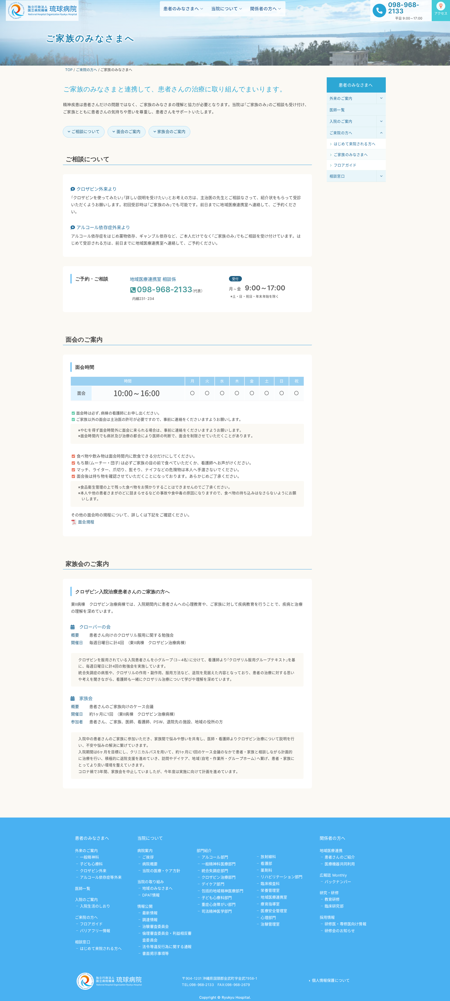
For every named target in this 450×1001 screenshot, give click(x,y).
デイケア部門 (213, 884)
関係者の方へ (263, 8)
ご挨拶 (148, 857)
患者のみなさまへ (181, 8)
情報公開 (145, 906)
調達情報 (150, 919)
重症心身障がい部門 (219, 904)
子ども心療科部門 (217, 897)
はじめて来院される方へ (101, 948)
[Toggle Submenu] (381, 98)
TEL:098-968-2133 (198, 984)
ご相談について (85, 131)
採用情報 (327, 917)
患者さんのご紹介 (340, 857)
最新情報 (150, 913)
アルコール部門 (215, 857)
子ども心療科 (91, 864)
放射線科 (268, 856)
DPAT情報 (151, 895)
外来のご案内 (86, 850)
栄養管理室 (270, 890)
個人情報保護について (331, 980)
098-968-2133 (403, 8)
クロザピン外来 (93, 870)
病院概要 (150, 864)
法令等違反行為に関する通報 (166, 946)
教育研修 (332, 899)
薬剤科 (266, 870)
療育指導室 (270, 904)
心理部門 (268, 917)
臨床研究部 (334, 906)
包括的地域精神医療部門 (222, 891)
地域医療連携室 (274, 897)
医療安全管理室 (274, 910)
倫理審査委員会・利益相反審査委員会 (166, 936)
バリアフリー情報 (95, 930)
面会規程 (86, 522)
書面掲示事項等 (155, 953)
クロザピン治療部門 (219, 877)
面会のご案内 (128, 131)
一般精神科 (89, 857)
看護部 (266, 863)
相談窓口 (82, 942)
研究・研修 (329, 892)
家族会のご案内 (171, 131)
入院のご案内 (86, 899)
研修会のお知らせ (340, 930)
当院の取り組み (150, 881)
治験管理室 (270, 924)
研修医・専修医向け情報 (345, 924)
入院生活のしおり (95, 906)
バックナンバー (338, 881)
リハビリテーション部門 (281, 876)
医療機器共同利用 (340, 864)
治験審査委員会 (155, 926)
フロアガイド (91, 924)
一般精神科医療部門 (219, 864)
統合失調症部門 (215, 870)
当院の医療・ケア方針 (161, 870)
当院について (224, 8)
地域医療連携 (331, 850)
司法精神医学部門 (217, 911)
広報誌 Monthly (333, 875)
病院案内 (145, 850)
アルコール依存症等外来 (101, 877)
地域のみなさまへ (157, 888)
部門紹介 (204, 850)
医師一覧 (82, 888)
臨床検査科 (270, 883)
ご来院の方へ (86, 917)
